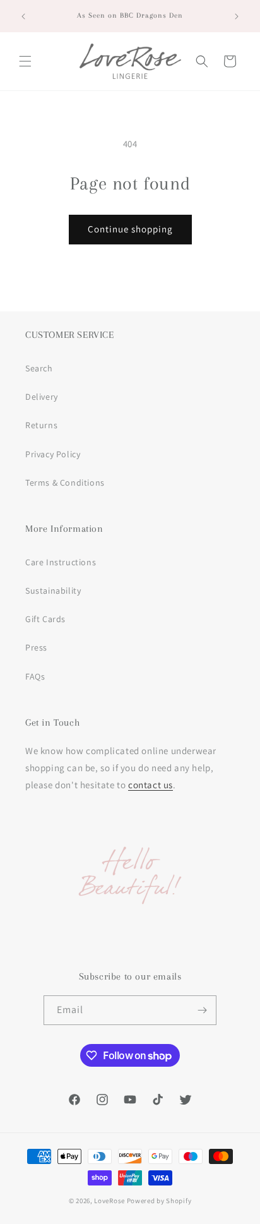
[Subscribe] (202, 1010)
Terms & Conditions (65, 482)
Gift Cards (45, 619)
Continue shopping (130, 229)
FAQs (35, 676)
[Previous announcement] (23, 16)
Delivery (41, 396)
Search (39, 368)
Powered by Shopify (159, 1200)
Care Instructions (60, 562)
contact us (150, 785)
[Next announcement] (237, 16)
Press (36, 647)
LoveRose (109, 1200)
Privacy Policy (52, 454)
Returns (41, 425)
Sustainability (53, 590)
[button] (25, 61)
